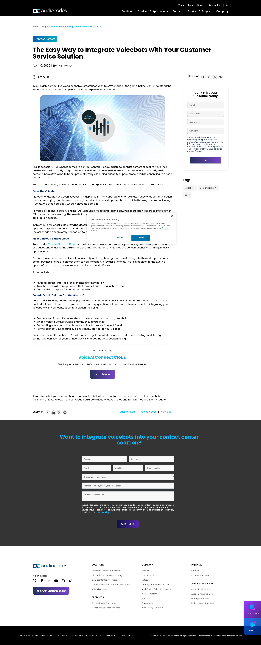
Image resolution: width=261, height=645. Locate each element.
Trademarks (147, 603)
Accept (140, 238)
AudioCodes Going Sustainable (156, 589)
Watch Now (102, 374)
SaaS (187, 195)
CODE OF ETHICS (127, 636)
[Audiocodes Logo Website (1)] (50, 10)
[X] (35, 581)
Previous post (148, 411)
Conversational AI (208, 188)
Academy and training (202, 594)
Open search (227, 5)
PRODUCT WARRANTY (58, 636)
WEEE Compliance (150, 593)
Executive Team (149, 575)
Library (201, 5)
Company (222, 11)
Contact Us (215, 5)
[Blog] (70, 581)
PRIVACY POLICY (95, 636)
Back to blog (127, 411)
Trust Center (24, 636)
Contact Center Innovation (105, 580)
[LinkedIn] (49, 581)
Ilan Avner (65, 65)
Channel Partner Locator (203, 575)
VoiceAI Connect (100, 589)
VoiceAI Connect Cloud (62, 244)
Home (35, 26)
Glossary (146, 598)
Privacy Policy (102, 512)
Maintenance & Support (202, 603)
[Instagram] (63, 581)
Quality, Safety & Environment (156, 584)
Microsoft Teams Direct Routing (107, 575)
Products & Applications (153, 11)
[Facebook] (42, 581)
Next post (166, 411)
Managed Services (200, 598)
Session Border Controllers (104, 603)
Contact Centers (45, 38)
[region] (131, 228)
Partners (178, 11)
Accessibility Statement (153, 607)
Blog (190, 5)
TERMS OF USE (111, 636)
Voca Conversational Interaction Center (111, 584)
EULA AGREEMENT (77, 636)
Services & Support (199, 11)
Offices (145, 570)
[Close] (172, 216)
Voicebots (190, 188)
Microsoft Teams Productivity (106, 570)
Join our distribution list (51, 590)
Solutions (127, 11)
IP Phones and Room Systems (106, 607)
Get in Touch (252, 613)
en (182, 5)
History (145, 580)
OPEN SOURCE (40, 636)
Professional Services (201, 589)
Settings (121, 238)
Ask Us (252, 630)
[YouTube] (56, 581)
